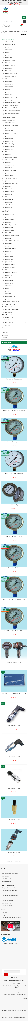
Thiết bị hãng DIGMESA (8, 283)
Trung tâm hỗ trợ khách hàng (9, 887)
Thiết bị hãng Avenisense (8, 188)
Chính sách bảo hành (7, 905)
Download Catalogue (7, 881)
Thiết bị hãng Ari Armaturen (8, 55)
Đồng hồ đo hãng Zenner (8, 120)
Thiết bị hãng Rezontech (8, 138)
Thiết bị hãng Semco (7, 162)
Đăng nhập (4, 912)
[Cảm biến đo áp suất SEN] (14, 839)
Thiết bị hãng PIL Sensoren (8, 264)
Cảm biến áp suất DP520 (14, 756)
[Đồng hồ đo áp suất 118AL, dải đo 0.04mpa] (14, 555)
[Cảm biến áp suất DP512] (14, 775)
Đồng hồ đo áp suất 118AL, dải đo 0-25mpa (14, 631)
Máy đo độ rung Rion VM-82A (20, 1010)
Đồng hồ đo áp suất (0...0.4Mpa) (14, 536)
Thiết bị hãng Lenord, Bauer (9, 269)
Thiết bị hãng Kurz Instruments (9, 97)
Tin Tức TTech (5, 876)
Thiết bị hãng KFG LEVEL (8, 65)
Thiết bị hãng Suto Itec (7, 173)
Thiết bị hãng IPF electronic (9, 246)
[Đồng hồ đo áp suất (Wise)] (14, 492)
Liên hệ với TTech (6, 878)
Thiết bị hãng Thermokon (8, 136)
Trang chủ (4, 31)
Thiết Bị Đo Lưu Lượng (7, 322)
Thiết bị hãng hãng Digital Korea (10, 125)
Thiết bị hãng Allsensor (7, 141)
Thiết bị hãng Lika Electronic (9, 248)
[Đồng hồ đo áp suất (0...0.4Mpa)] (14, 524)
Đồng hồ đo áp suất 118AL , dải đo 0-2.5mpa (14, 410)
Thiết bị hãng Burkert (7, 49)
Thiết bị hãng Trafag (7, 100)
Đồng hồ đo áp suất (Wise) (14, 505)
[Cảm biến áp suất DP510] (14, 712)
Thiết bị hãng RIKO (7, 167)
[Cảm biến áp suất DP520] (14, 744)
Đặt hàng (15, 697)
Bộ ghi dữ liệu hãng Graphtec (9, 178)
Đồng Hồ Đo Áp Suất (8, 317)
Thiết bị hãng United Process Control (11, 102)
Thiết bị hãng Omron (7, 81)
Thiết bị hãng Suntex (7, 254)
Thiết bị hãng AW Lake (7, 277)
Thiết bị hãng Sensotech (8, 191)
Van (3, 327)
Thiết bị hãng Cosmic (7, 84)
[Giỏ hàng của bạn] (21, 25)
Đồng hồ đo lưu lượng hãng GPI (10, 301)
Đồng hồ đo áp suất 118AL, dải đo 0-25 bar (14, 442)
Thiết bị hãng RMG (6, 71)
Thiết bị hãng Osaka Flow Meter (10, 183)
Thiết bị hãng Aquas (7, 202)
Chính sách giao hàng (7, 900)
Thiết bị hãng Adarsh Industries (9, 157)
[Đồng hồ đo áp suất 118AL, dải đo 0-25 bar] (14, 429)
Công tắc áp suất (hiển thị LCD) (14, 662)
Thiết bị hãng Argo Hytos (8, 230)
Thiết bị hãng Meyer (7, 251)
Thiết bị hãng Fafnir (7, 63)
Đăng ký (14, 25)
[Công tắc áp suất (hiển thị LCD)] (14, 649)
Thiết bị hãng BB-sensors (8, 217)
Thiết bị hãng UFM (6, 293)
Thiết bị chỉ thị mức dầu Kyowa (10, 105)
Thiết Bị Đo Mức (6, 325)
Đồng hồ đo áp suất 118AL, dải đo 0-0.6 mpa (14, 599)
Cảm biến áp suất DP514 (14, 819)
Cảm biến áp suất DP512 (14, 788)
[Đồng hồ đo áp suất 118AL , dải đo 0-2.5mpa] (14, 398)
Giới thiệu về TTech (6, 871)
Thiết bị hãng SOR (6, 154)
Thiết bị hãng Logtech (7, 243)
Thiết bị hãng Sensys (7, 149)
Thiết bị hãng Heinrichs (7, 204)
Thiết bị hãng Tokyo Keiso (8, 159)
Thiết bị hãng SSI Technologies (9, 296)
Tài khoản (7, 26)
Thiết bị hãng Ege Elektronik (9, 133)
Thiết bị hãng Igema (7, 68)
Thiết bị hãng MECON (7, 130)
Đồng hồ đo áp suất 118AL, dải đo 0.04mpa (14, 568)
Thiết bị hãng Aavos (7, 194)
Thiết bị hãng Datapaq (7, 47)
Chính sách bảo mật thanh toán (9, 890)
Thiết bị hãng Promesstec (8, 267)
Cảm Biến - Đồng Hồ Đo (14, 31)
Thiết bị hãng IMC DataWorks (9, 272)
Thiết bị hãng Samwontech (8, 128)
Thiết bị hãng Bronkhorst (8, 219)
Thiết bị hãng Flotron (7, 181)
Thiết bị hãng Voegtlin (7, 280)
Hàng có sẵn (6, 335)
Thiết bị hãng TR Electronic (8, 262)
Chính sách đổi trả (6, 903)
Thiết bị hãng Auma (7, 57)
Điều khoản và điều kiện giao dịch (10, 873)
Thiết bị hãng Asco (6, 52)
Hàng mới (5, 337)
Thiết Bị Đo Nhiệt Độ (7, 312)
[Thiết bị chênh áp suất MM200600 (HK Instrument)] (14, 681)
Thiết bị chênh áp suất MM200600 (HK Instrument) (14, 693)
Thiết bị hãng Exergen (7, 175)
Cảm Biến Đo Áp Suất (8, 319)
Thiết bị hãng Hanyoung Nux (9, 76)
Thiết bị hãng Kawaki (7, 94)
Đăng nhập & (8, 25)
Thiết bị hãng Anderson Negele (9, 73)
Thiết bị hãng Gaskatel (7, 199)
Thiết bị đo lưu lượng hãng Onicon (11, 110)
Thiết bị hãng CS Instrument (9, 170)
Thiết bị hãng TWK (6, 232)
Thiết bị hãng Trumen (7, 92)
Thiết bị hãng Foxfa (7, 207)
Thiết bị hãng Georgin (7, 86)
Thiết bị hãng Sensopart (8, 259)
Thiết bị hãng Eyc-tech (7, 256)
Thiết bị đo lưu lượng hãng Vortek (10, 107)
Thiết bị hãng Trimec (7, 285)
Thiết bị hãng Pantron (7, 227)
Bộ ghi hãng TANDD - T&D (9, 304)
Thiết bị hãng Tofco (6, 186)
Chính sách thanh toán (7, 898)
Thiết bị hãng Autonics (7, 78)
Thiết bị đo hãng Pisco (7, 307)
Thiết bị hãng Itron (6, 196)
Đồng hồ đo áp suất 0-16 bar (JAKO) (14, 473)
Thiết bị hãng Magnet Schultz (9, 224)
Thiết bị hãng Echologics (8, 146)
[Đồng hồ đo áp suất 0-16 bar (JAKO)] (14, 461)
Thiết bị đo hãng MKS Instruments (10, 309)
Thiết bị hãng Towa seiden (8, 44)
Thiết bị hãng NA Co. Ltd (8, 165)
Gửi (6, 975)
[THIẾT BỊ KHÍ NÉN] (14, 345)
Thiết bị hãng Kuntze (7, 288)
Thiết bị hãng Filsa (6, 299)
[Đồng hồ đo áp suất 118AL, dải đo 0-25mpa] (14, 618)
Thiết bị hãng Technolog (8, 144)
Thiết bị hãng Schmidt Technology (10, 235)
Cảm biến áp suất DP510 (14, 725)
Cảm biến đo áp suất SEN (14, 852)
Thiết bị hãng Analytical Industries (10, 291)
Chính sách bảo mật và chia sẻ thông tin (11, 917)
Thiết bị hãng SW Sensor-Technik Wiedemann (10, 210)
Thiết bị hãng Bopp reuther (9, 60)
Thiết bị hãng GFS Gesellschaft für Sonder (12, 240)
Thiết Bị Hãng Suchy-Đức (8, 41)
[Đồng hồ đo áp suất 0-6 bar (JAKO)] (14, 366)
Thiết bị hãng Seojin (7, 89)
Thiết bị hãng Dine (6, 222)
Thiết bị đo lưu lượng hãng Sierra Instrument (10, 114)
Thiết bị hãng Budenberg (8, 151)
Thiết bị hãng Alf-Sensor (8, 214)
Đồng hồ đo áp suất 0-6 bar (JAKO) (14, 379)
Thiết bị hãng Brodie (7, 275)
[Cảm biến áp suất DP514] (14, 807)
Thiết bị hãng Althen (7, 238)
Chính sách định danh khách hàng (10, 895)
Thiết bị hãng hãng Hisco (8, 122)
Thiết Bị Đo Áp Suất (7, 314)
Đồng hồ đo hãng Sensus (8, 117)
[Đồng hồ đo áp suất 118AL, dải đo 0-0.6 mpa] (14, 586)
